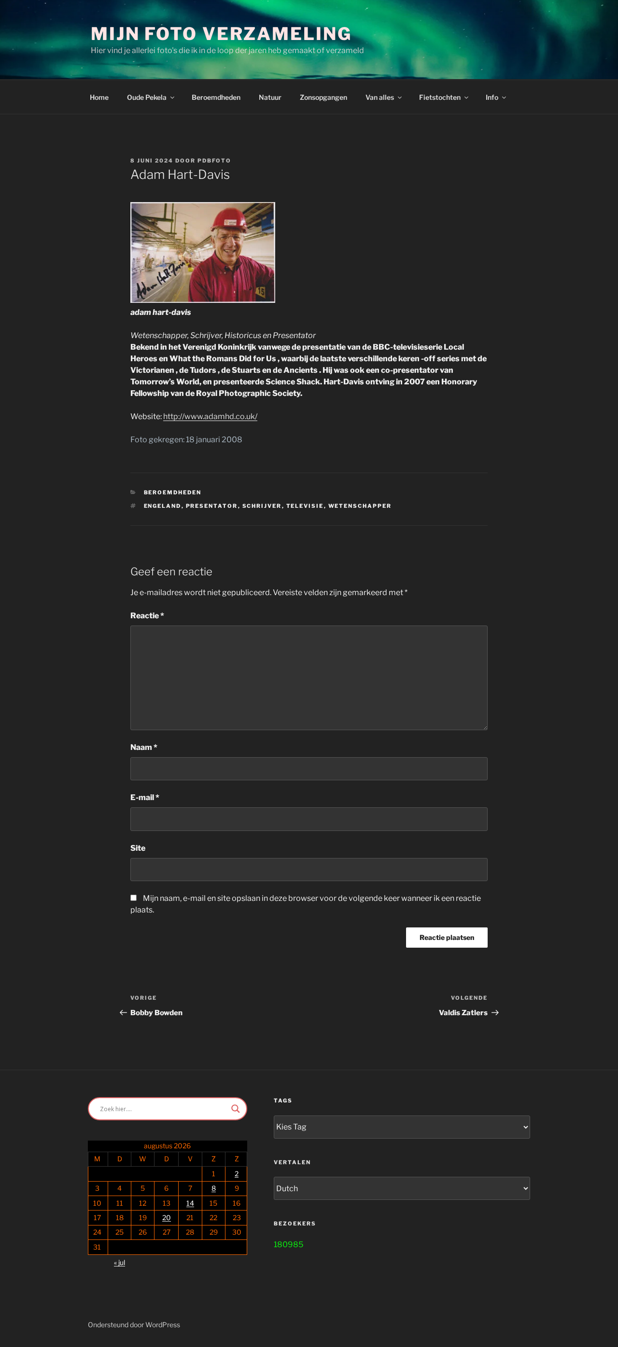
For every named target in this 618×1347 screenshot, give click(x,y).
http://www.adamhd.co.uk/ (210, 416)
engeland (163, 506)
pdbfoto (214, 160)
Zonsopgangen (323, 97)
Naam (143, 747)
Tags (283, 1100)
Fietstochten (440, 97)
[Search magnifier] (235, 1109)
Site (137, 848)
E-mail (144, 797)
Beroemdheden (216, 97)
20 (166, 1217)
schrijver (262, 506)
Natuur (270, 97)
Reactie (147, 615)
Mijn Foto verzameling (221, 33)
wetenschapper (360, 506)
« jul (119, 1262)
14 (190, 1203)
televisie (305, 506)
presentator (212, 506)
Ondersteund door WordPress (134, 1324)
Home (99, 97)
